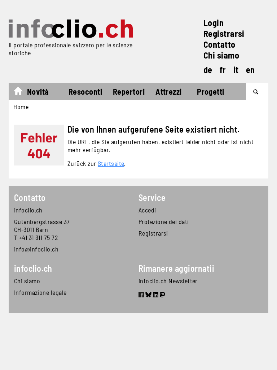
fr (223, 69)
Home (22, 92)
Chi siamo (221, 55)
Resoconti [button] (85, 91)
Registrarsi (224, 33)
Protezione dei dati (163, 221)
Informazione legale (40, 292)
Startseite (111, 163)
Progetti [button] (210, 91)
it (236, 69)
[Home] (71, 28)
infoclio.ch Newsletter (168, 281)
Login (213, 22)
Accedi (147, 210)
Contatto (219, 44)
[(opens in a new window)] (141, 295)
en (250, 69)
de (207, 69)
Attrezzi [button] (168, 91)
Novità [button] (38, 91)
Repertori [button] (129, 91)
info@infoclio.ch (36, 249)
